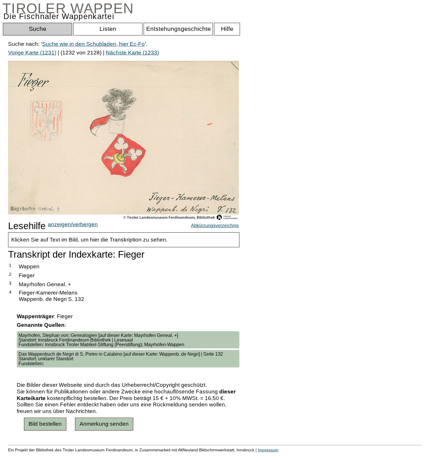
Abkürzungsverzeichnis (215, 225)
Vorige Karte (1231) (32, 53)
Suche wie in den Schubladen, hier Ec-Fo (93, 44)
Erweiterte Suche (29, 456)
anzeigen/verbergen (73, 224)
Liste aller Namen (154, 456)
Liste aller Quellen (203, 456)
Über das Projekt (250, 456)
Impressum (268, 450)
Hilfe (280, 456)
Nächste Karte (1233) (132, 53)
